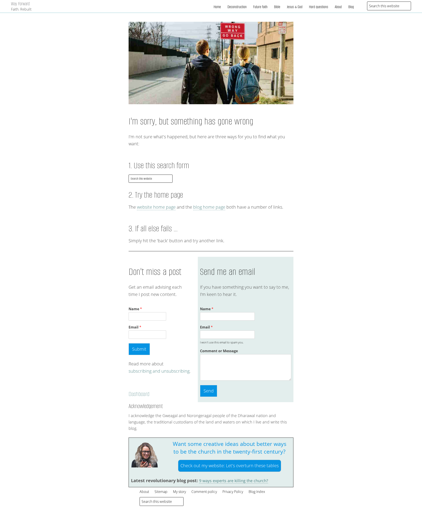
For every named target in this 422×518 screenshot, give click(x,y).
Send (209, 391)
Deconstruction (237, 6)
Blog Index (257, 491)
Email (135, 327)
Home (217, 6)
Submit (139, 349)
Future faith (260, 6)
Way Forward (20, 3)
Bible (277, 6)
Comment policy (204, 491)
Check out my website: (229, 466)
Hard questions (318, 6)
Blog (351, 6)
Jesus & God (294, 6)
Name (135, 309)
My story (179, 491)
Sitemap (161, 491)
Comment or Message (219, 351)
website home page (156, 207)
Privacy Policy (232, 491)
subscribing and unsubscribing (159, 371)
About (338, 6)
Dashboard (139, 394)
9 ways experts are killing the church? (233, 480)
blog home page (209, 207)
